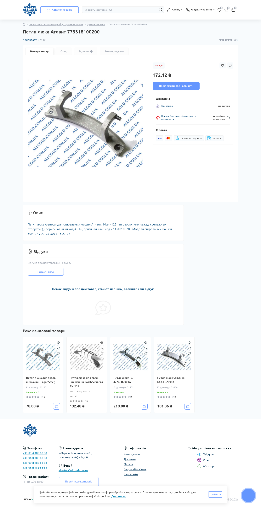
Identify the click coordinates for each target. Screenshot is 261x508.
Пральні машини (96, 24)
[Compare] (58, 353)
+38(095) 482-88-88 (35, 453)
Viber (206, 460)
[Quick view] (58, 342)
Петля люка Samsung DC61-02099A (170, 379)
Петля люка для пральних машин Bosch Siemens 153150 (86, 382)
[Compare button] (230, 65)
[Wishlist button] (222, 65)
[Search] (160, 10)
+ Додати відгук (45, 272)
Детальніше (118, 496)
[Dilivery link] (228, 118)
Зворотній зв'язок (135, 469)
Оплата (128, 464)
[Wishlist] (58, 347)
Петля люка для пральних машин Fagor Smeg (41, 379)
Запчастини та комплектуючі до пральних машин (56, 24)
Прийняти (215, 494)
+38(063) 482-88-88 (35, 467)
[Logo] (30, 9)
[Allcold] (75, 430)
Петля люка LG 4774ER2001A (123, 379)
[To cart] (56, 406)
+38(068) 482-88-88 (35, 457)
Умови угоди (132, 454)
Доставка (130, 459)
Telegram (208, 454)
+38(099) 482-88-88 (35, 462)
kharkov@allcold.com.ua (73, 470)
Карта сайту (131, 474)
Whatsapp (209, 466)
